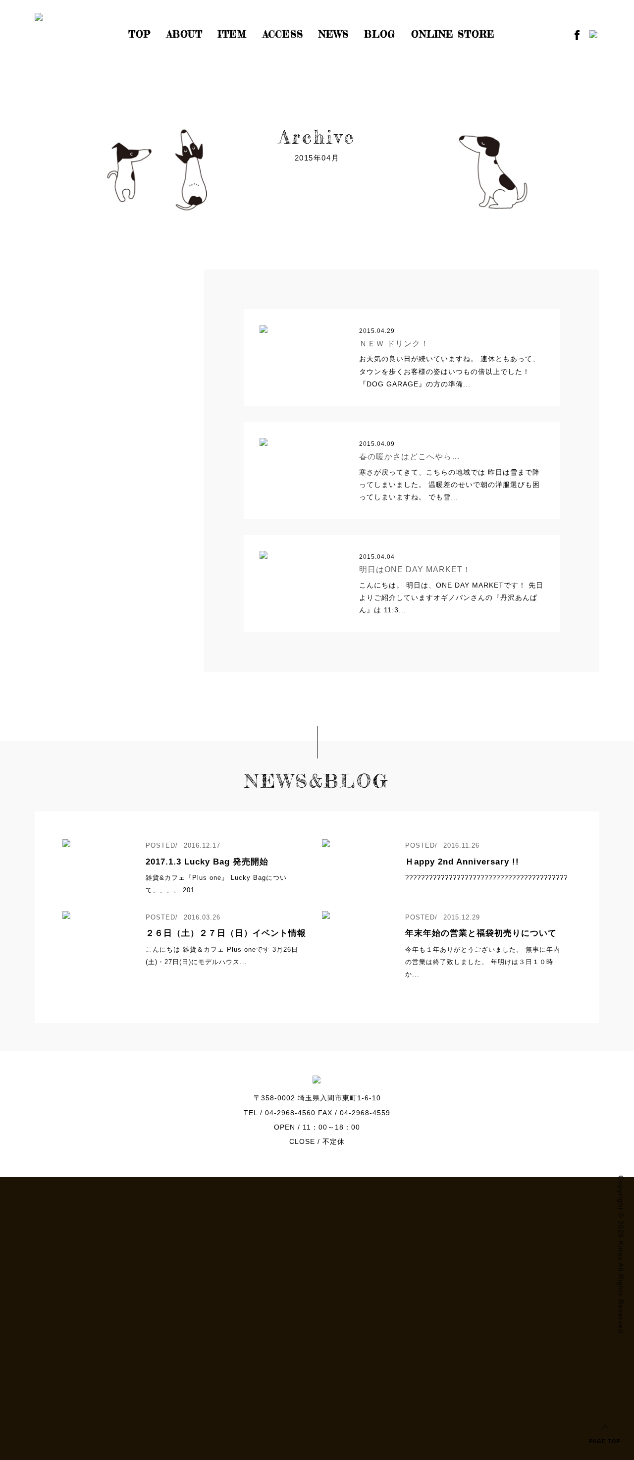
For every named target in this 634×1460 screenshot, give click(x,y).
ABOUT (184, 34)
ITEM (232, 34)
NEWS (333, 34)
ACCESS (283, 34)
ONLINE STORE (453, 34)
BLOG (379, 34)
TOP (139, 34)
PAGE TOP (605, 1441)
